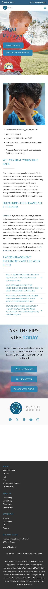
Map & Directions (9, 547)
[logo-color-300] (8, 7)
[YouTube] (30, 419)
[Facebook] (10, 419)
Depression (7, 521)
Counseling (7, 497)
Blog (5, 480)
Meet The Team (9, 470)
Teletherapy (8, 507)
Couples (6, 528)
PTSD (5, 525)
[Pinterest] (23, 419)
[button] (45, 7)
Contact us (7, 215)
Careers (6, 473)
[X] (17, 419)
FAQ (4, 477)
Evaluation (7, 504)
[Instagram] (37, 419)
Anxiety (6, 518)
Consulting (7, 501)
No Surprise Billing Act (12, 483)
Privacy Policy (8, 487)
